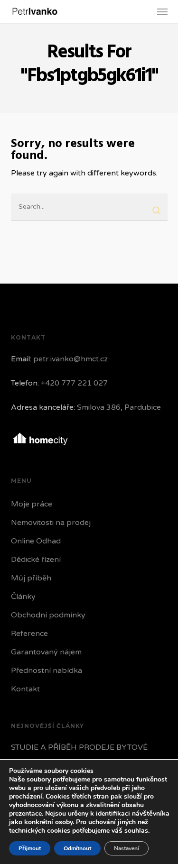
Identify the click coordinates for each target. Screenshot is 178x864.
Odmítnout (77, 848)
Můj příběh (31, 578)
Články (23, 596)
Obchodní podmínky (48, 615)
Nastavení (126, 848)
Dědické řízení (36, 559)
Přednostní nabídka (46, 670)
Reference (29, 633)
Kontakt (25, 689)
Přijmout (30, 848)
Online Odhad (36, 541)
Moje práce (31, 504)
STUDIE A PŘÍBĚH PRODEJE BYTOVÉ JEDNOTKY (79, 755)
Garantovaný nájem (46, 652)
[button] (162, 11)
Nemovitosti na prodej (51, 522)
